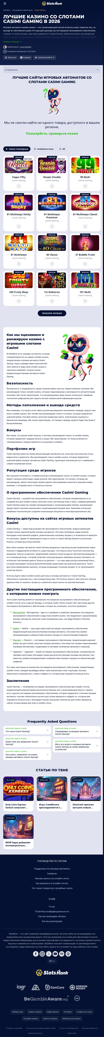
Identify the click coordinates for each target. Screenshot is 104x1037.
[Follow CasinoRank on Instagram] (41, 956)
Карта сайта (71, 1035)
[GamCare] (54, 990)
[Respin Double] (51, 173)
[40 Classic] (51, 251)
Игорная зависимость (89, 1031)
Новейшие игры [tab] (45, 149)
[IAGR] (20, 990)
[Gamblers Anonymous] (35, 990)
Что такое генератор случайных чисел (51, 890)
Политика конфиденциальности (51, 913)
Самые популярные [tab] (18, 149)
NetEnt (16, 628)
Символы (51, 875)
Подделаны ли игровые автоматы (51, 871)
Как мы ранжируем (51, 923)
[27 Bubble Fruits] (85, 251)
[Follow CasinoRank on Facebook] (35, 956)
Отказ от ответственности (68, 1031)
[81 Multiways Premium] (51, 212)
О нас (51, 909)
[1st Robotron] (51, 288)
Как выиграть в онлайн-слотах (51, 885)
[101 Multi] (85, 288)
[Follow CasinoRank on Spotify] (61, 956)
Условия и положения (14, 1031)
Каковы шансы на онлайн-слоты (51, 880)
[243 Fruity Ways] (18, 288)
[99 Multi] (85, 173)
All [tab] (63, 149)
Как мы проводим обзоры (51, 918)
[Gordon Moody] (78, 990)
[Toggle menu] (5, 3)
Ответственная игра (34, 1035)
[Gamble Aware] (46, 1000)
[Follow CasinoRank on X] (48, 956)
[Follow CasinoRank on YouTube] (54, 956)
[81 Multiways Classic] (85, 212)
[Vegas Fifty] (18, 173)
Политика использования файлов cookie (40, 1031)
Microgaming (19, 612)
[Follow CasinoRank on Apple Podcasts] (67, 956)
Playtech (17, 640)
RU (50, 963)
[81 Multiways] (18, 251)
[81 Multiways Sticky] (18, 212)
